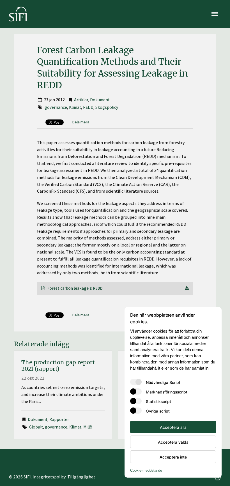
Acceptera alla (173, 427)
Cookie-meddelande (146, 470)
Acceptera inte (173, 457)
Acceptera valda (173, 442)
